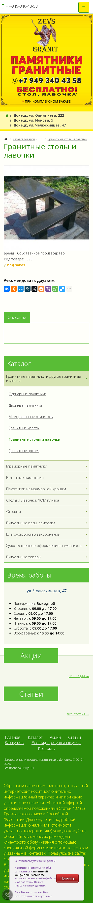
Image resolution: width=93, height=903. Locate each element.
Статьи (74, 737)
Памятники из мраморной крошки (36, 488)
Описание (17, 317)
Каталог (35, 737)
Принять (67, 878)
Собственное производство (41, 253)
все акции (77, 675)
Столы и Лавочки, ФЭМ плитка (32, 500)
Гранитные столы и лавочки (67, 139)
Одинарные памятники (27, 394)
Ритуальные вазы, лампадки (30, 522)
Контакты (46, 748)
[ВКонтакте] (7, 289)
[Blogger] (41, 289)
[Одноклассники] (14, 289)
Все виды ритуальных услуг (56, 742)
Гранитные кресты (24, 428)
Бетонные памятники (25, 477)
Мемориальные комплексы (31, 416)
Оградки (13, 511)
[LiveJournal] (28, 289)
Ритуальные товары (23, 556)
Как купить (14, 742)
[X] (34, 289)
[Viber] (48, 289)
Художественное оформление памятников (44, 545)
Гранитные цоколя (24, 450)
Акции (55, 737)
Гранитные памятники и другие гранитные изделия (43, 378)
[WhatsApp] (55, 289)
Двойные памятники (25, 405)
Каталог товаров (24, 139)
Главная (12, 737)
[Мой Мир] (21, 289)
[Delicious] (62, 289)
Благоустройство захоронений (33, 534)
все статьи (76, 714)
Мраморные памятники (26, 466)
